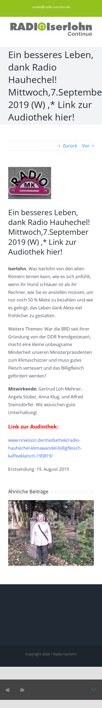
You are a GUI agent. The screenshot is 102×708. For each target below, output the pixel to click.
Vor (85, 146)
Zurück (70, 146)
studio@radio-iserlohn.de (51, 7)
